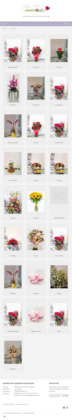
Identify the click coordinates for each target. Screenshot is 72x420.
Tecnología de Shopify (28, 413)
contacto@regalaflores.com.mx (30, 395)
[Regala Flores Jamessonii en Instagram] (67, 408)
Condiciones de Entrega (21, 404)
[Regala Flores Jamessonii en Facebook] (64, 408)
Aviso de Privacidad (8, 404)
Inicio (4, 28)
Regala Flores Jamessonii (14, 413)
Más (5, 24)
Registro (65, 395)
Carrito (68, 24)
